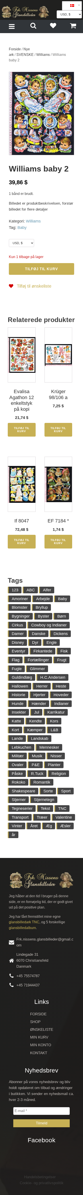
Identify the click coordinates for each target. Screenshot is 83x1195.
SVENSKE (25, 55)
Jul (36, 712)
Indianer (61, 703)
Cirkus (17, 625)
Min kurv (39, 1037)
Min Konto (40, 1045)
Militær (18, 756)
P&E (36, 765)
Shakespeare (23, 791)
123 (15, 590)
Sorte (48, 791)
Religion (59, 773)
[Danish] (70, 5)
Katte (16, 721)
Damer (18, 633)
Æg (49, 826)
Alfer (47, 590)
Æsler (65, 826)
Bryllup (42, 607)
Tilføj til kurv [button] (21, 430)
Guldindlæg (22, 677)
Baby (22, 227)
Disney (18, 642)
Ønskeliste (41, 1029)
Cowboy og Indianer (49, 625)
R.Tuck (37, 773)
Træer (42, 817)
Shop (35, 1022)
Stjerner (19, 799)
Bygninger (21, 616)
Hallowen (20, 686)
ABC (31, 590)
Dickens (61, 633)
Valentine (64, 817)
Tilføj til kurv (41, 269)
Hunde (17, 703)
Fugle (17, 669)
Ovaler (17, 765)
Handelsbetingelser (40, 1177)
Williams (43, 55)
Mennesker (49, 747)
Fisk (64, 651)
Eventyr (18, 651)
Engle (51, 642)
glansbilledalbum (22, 928)
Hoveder (61, 695)
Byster (43, 616)
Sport (66, 791)
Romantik (41, 782)
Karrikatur (56, 712)
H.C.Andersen (52, 677)
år (13, 835)
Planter (54, 765)
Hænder (39, 703)
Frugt (61, 660)
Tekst (45, 808)
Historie (18, 695)
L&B (54, 730)
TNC (62, 808)
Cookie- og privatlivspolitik (42, 1183)
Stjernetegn (44, 799)
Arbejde (43, 599)
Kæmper (34, 730)
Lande (17, 738)
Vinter (17, 826)
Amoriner (20, 599)
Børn (61, 616)
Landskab (39, 738)
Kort (15, 730)
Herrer (42, 686)
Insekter (19, 712)
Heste (61, 686)
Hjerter (39, 695)
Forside (15, 49)
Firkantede (42, 651)
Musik (37, 756)
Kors (54, 721)
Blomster (19, 607)
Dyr (35, 642)
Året (34, 826)
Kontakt (38, 1053)
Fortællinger (38, 660)
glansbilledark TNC (24, 922)
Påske (17, 773)
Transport (20, 817)
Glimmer (37, 669)
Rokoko (18, 782)
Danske (38, 633)
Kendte (35, 721)
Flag (15, 660)
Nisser (56, 756)
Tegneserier (22, 808)
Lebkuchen (21, 747)
